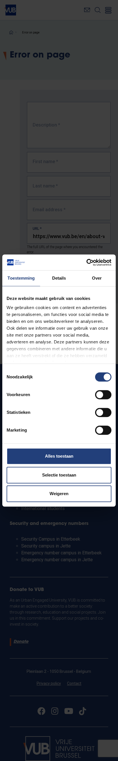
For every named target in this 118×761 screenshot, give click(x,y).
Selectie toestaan (59, 475)
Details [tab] (59, 278)
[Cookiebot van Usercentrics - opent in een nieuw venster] (86, 262)
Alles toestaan (59, 456)
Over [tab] (97, 278)
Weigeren (59, 493)
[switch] (103, 394)
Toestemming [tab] (21, 278)
